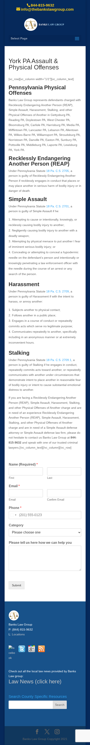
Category (16, 525)
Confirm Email (55, 499)
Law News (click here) (35, 681)
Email (14, 486)
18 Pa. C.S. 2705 (57, 171)
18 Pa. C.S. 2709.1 (58, 360)
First (11, 477)
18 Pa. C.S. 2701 (57, 206)
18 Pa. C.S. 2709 (57, 291)
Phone (15, 508)
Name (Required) (23, 464)
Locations (18, 634)
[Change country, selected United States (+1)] (13, 515)
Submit (16, 585)
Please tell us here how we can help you (40, 542)
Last (49, 477)
